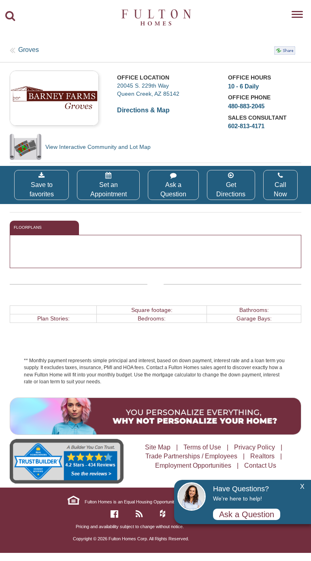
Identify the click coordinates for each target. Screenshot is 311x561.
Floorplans (28, 227)
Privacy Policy (254, 447)
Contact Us (260, 465)
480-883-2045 (246, 106)
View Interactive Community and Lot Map (98, 147)
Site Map (157, 447)
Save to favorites (42, 189)
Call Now (280, 189)
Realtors (262, 456)
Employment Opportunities (193, 465)
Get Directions (230, 189)
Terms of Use (202, 447)
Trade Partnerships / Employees (191, 456)
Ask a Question (173, 189)
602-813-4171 (246, 126)
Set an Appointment (108, 189)
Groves (28, 49)
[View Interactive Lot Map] (27, 147)
